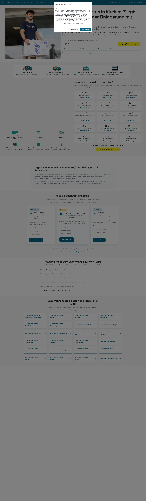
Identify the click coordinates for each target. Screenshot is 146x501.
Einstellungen (79, 23)
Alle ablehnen (74, 29)
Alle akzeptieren (85, 29)
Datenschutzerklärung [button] (68, 23)
